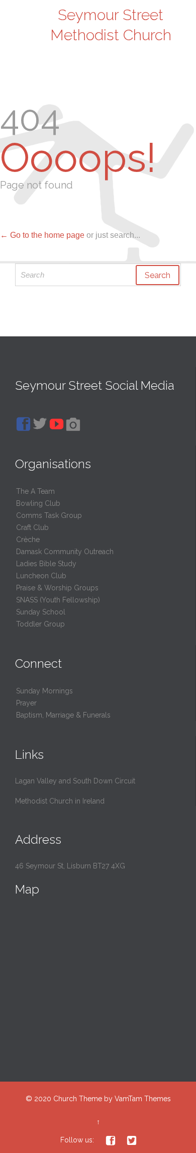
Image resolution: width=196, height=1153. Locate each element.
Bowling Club (38, 503)
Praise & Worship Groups (57, 588)
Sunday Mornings (44, 691)
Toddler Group (40, 624)
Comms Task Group (49, 515)
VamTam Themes (143, 1099)
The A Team (35, 491)
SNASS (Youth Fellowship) (58, 600)
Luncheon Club (41, 576)
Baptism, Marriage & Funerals (63, 715)
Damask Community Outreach (65, 552)
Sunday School (40, 612)
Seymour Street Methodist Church (110, 25)
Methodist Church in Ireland (60, 801)
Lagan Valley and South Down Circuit (75, 781)
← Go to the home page (42, 235)
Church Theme (77, 1099)
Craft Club (32, 527)
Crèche (28, 540)
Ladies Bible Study (46, 564)
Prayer (26, 703)
